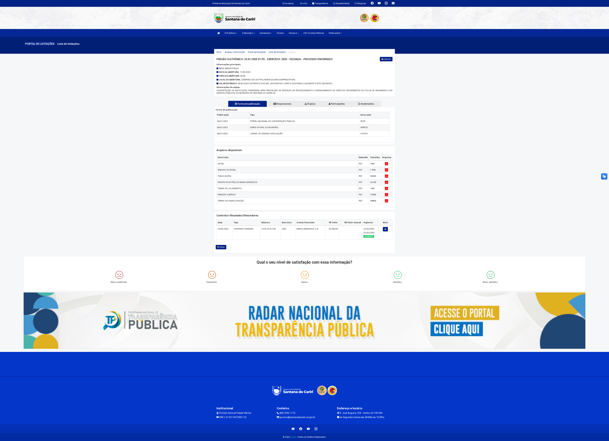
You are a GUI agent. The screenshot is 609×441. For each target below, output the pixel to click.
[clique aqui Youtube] (308, 428)
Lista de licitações (276, 52)
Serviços (293, 33)
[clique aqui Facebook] (301, 428)
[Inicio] (218, 33)
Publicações (335, 33)
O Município (248, 33)
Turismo (280, 33)
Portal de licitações (257, 52)
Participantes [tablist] (337, 104)
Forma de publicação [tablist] (248, 104)
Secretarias (265, 33)
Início (219, 52)
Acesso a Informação (235, 52)
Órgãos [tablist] (311, 104)
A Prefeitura (230, 33)
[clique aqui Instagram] (316, 428)
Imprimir (387, 59)
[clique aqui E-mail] (293, 428)
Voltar (222, 247)
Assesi (293, 437)
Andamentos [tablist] (367, 104)
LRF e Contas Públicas (313, 33)
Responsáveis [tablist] (283, 104)
